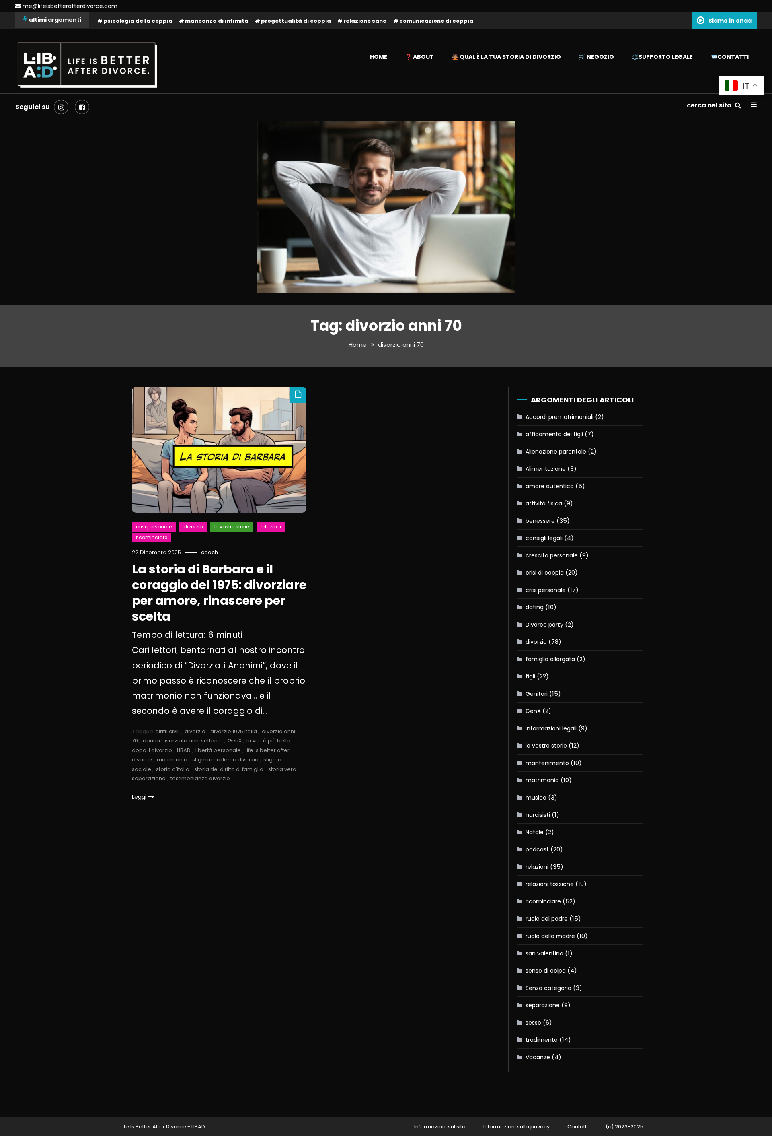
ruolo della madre (550, 936)
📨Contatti (729, 57)
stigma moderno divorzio (225, 759)
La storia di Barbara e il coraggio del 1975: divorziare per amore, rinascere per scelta (219, 593)
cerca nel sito (710, 105)
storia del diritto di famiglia (228, 769)
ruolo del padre (547, 919)
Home (378, 57)
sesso (533, 1022)
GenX (235, 740)
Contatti (577, 1127)
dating (535, 607)
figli (530, 676)
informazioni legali (551, 728)
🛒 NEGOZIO (596, 57)
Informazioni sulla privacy (516, 1127)
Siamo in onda (730, 20)
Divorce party (544, 625)
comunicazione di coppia (436, 21)
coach (209, 552)
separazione (543, 1005)
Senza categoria (548, 988)
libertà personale (218, 750)
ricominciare (151, 537)
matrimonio (172, 759)
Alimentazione (546, 469)
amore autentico (550, 486)
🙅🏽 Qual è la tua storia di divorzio (506, 57)
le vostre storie (231, 526)
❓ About (419, 57)
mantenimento (547, 763)
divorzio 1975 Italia (233, 731)
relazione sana (365, 21)
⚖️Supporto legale (662, 57)
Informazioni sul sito (440, 1127)
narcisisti (538, 815)
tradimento (542, 1040)
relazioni (271, 526)
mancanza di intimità (216, 21)
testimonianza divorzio (200, 778)
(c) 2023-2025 (624, 1127)
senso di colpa (546, 971)
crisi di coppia (545, 573)
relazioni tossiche (550, 884)
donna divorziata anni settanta (183, 740)
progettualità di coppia (296, 21)
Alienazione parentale (556, 451)
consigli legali (544, 538)
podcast (537, 849)
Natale (535, 832)
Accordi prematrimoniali (559, 417)
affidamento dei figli (554, 434)
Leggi (139, 797)
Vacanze (538, 1057)
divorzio (193, 526)
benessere (540, 521)
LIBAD (184, 750)
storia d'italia (172, 769)
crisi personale (154, 526)
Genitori (537, 694)
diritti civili (167, 731)
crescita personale (552, 555)
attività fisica (544, 503)
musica (536, 798)
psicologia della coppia (137, 21)
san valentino (544, 953)
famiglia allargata (550, 659)
